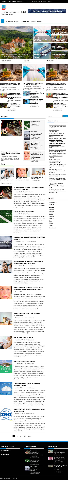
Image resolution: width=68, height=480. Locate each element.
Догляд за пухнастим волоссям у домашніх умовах (57, 175)
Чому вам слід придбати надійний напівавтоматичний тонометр (57, 171)
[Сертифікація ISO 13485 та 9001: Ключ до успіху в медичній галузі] (6, 420)
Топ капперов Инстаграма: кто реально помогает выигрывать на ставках (10, 153)
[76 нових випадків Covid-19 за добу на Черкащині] (50, 458)
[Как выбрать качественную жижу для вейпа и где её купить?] (27, 139)
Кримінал (51, 209)
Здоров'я (51, 207)
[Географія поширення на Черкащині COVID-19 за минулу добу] (34, 80)
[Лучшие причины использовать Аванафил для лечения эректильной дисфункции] (27, 149)
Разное (49, 1)
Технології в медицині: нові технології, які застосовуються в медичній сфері (57, 191)
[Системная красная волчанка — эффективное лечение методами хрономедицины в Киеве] (27, 159)
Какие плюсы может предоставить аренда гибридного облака (55, 161)
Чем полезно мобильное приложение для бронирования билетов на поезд (56, 185)
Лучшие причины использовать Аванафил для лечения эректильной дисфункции (37, 144)
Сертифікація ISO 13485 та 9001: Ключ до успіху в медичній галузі (57, 166)
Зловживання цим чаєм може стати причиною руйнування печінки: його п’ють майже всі (59, 31)
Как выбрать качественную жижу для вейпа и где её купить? (36, 133)
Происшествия (36, 1)
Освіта (51, 214)
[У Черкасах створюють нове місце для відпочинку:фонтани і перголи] (50, 466)
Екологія (51, 204)
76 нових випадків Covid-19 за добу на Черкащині (59, 459)
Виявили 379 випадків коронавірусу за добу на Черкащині (41, 56)
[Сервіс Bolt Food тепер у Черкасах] (6, 372)
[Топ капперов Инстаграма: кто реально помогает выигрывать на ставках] (11, 136)
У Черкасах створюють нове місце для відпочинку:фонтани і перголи (60, 467)
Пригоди (51, 218)
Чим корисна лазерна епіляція (23, 337)
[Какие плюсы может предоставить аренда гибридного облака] (6, 394)
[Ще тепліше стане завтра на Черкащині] (50, 451)
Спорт (50, 225)
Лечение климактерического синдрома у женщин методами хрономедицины (57, 179)
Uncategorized (53, 202)
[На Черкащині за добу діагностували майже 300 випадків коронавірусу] (26, 103)
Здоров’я (28, 1)
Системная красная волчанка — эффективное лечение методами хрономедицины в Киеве (57, 145)
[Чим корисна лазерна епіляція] (6, 348)
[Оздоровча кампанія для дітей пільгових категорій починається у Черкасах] (16, 42)
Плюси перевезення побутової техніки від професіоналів (37, 177)
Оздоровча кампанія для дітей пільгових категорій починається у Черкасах (59, 56)
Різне (50, 221)
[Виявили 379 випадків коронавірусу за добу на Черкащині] (26, 95)
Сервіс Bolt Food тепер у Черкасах (24, 361)
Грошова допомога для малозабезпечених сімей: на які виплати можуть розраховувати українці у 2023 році (59, 40)
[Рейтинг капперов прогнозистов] (27, 129)
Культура (43, 1)
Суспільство (20, 1)
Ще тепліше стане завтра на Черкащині (59, 451)
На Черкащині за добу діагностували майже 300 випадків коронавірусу (36, 101)
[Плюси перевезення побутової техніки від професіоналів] (38, 171)
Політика (51, 216)
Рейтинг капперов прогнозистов (35, 122)
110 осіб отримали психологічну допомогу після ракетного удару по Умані (59, 48)
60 (25, 436)
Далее (30, 436)
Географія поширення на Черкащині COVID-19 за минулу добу (41, 39)
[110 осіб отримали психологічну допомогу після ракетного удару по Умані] (3, 107)
